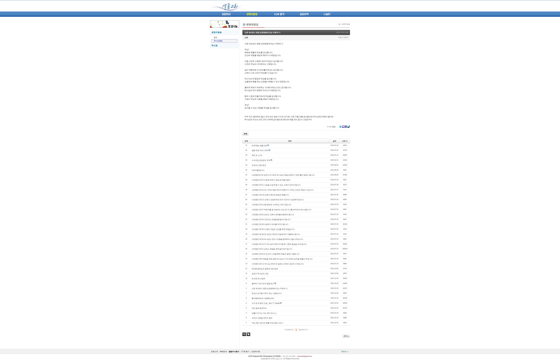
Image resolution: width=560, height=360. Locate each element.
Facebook (346, 126)
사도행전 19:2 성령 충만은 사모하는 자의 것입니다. (272, 205)
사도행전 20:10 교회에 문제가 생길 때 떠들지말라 (271, 180)
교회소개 (214, 352)
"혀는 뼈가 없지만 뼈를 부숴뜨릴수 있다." (268, 323)
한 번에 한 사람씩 (258, 279)
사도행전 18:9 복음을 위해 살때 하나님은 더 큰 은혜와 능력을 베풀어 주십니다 (282, 259)
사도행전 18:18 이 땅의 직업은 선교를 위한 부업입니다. (273, 229)
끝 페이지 (303, 330)
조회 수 (345, 141)
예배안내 (223, 352)
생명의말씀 (251, 14)
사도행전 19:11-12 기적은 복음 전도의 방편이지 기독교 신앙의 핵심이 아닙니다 (283, 190)
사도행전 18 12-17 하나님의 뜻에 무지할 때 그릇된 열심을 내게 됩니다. (279, 244)
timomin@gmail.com (305, 356)
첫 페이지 (289, 330)
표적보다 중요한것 (259, 165)
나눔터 (327, 14)
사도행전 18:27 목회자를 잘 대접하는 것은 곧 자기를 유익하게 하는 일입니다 (281, 210)
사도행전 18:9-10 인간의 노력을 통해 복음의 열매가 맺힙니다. (276, 254)
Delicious (349, 126)
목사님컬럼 (218, 41)
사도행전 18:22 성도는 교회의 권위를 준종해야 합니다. (273, 215)
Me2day (343, 126)
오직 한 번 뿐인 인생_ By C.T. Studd (266, 303)
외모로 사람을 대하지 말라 (262, 318)
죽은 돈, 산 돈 (257, 155)
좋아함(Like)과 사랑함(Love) (263, 298)
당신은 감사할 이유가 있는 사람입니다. (267, 293)
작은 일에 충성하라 (259, 308)
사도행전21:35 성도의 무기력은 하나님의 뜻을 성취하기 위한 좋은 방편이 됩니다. (283, 175)
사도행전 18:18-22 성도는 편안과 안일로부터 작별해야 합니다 (276, 234)
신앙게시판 (255, 352)
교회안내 (226, 14)
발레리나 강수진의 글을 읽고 (263, 284)
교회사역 (304, 14)
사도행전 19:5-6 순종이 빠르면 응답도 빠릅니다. (270, 195)
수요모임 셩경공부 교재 (261, 160)
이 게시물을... (332, 126)
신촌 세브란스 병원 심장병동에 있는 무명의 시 (262, 33)
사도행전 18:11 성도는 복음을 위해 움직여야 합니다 (272, 249)
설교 (215, 37)
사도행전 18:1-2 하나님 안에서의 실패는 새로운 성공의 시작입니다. (278, 264)
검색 (244, 334)
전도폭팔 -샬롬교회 (259, 146)
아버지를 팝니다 (258, 170)
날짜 (334, 141)
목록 (245, 134)
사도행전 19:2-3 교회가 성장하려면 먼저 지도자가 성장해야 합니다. (278, 200)
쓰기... (346, 336)
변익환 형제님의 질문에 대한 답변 (265, 269)
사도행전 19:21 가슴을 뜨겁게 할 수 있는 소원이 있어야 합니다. (276, 185)
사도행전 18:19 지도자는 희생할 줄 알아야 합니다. (271, 220)
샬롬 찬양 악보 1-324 (260, 150)
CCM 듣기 (279, 14)
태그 (248, 334)
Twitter (340, 126)
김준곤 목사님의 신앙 (260, 274)
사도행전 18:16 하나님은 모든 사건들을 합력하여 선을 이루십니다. (277, 239)
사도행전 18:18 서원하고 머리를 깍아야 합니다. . (270, 224)
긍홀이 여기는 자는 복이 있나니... (265, 313)
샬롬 (246, 37)
